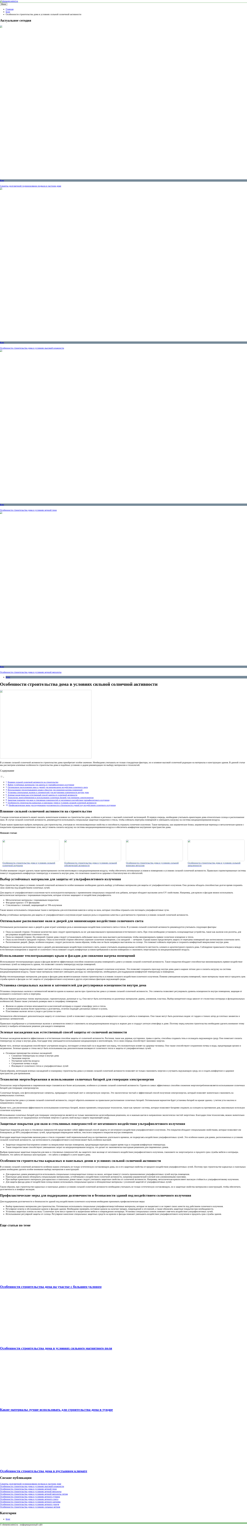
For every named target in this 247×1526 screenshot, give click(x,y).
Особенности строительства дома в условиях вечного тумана (30, 1496)
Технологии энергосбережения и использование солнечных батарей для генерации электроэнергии (51, 797)
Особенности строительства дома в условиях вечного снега (29, 1499)
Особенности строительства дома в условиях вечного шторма (30, 1502)
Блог (2, 180)
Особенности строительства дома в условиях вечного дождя (29, 1504)
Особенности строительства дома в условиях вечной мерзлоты (30, 672)
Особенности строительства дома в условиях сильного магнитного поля (56, 1348)
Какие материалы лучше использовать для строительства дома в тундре (56, 1409)
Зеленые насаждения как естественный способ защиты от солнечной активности (42, 795)
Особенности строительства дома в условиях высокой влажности (32, 348)
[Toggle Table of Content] (2, 777)
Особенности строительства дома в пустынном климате (43, 1471)
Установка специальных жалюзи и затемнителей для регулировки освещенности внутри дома (48, 792)
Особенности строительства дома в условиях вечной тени (28, 510)
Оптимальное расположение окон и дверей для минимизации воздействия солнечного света (48, 787)
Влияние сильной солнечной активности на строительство (33, 782)
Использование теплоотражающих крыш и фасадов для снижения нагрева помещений (45, 790)
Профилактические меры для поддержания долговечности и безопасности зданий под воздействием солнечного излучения (62, 805)
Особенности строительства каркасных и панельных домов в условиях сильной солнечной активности (52, 803)
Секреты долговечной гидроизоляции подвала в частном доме (30, 186)
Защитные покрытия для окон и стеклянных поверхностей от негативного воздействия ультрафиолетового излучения (58, 800)
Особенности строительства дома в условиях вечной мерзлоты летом (34, 1494)
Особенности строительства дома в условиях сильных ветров (30, 1507)
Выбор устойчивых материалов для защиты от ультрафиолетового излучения (41, 785)
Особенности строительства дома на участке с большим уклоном (50, 1287)
